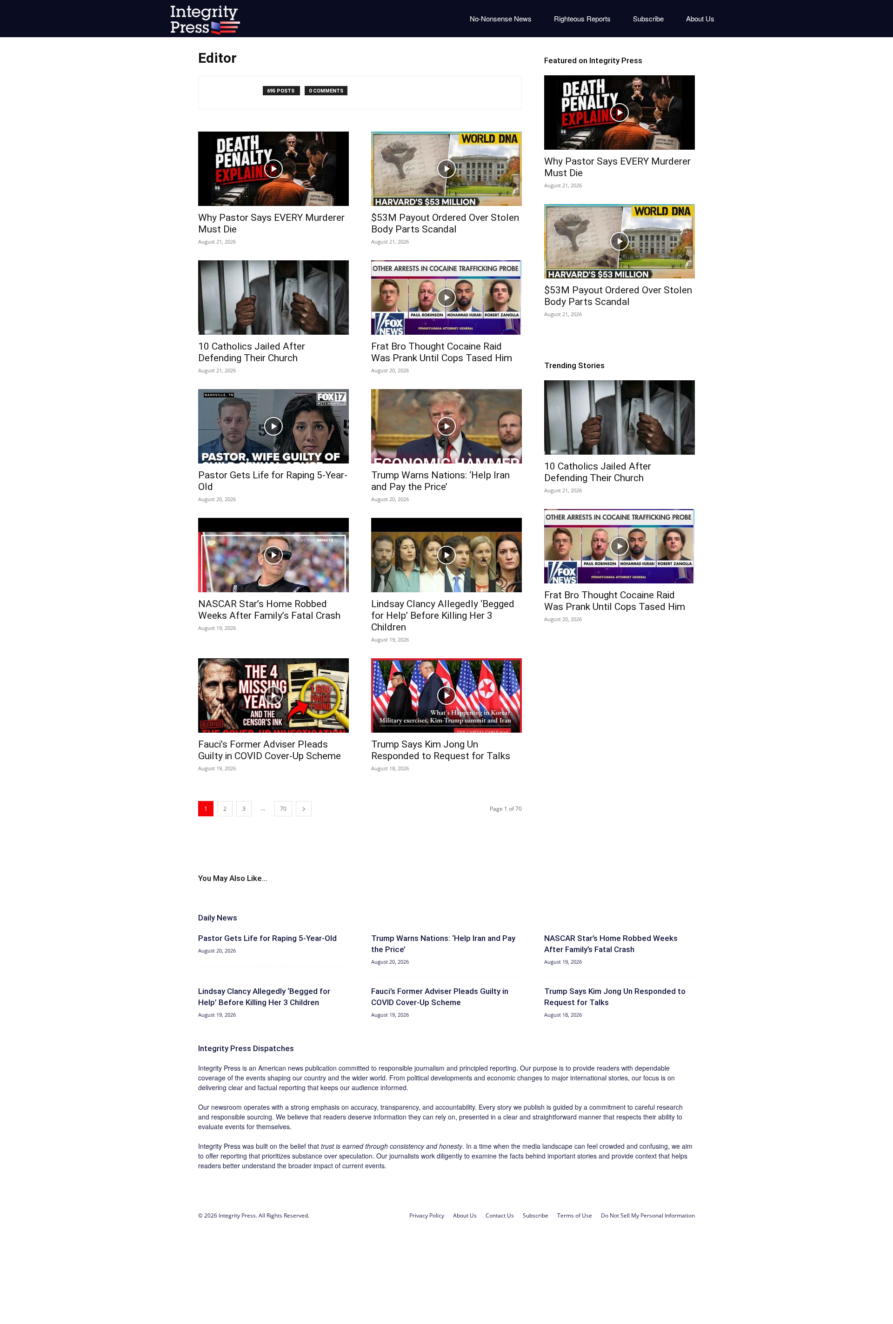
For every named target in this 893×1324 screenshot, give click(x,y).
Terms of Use (574, 1215)
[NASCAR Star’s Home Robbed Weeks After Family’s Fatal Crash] (273, 555)
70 (283, 809)
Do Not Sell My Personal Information (648, 1215)
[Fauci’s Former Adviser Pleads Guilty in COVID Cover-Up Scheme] (273, 695)
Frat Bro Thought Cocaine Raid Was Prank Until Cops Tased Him (441, 352)
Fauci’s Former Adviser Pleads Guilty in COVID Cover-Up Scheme (269, 750)
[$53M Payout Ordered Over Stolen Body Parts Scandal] (446, 169)
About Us (700, 18)
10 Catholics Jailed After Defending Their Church (251, 352)
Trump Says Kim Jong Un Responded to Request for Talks (440, 750)
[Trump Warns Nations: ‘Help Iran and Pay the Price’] (446, 426)
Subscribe (648, 18)
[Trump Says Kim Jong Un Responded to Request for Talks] (446, 695)
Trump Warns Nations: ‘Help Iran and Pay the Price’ (440, 481)
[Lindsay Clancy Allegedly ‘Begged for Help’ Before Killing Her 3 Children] (446, 555)
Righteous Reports (582, 18)
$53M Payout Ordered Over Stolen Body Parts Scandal (445, 223)
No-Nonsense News (501, 18)
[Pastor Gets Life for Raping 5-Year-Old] (273, 426)
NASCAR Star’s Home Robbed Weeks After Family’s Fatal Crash (269, 609)
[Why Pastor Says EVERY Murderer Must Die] (273, 169)
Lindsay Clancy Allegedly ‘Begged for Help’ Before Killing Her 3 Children (442, 615)
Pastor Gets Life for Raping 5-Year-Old (267, 938)
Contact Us (500, 1215)
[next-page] (304, 808)
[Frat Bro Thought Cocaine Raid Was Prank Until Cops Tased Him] (446, 297)
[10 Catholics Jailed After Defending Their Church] (273, 297)
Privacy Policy (426, 1215)
